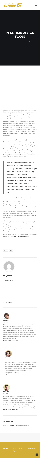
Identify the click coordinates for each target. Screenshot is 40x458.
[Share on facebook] (10, 293)
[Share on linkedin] (20, 293)
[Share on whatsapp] (22, 293)
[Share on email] (30, 293)
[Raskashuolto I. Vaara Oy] (12, 5)
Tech (11, 250)
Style (5, 250)
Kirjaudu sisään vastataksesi (10, 340)
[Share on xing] (27, 293)
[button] (35, 5)
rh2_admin (30, 41)
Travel (22, 41)
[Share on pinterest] (17, 293)
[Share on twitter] (13, 293)
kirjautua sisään (14, 425)
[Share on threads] (15, 293)
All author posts (9, 280)
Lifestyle (16, 41)
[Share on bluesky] (25, 293)
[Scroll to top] (37, 454)
